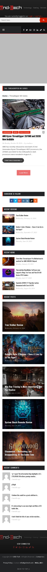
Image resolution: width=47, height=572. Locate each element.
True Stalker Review (22, 215)
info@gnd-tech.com (26, 563)
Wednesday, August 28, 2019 (25, 288)
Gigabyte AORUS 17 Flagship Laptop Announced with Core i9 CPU (27, 284)
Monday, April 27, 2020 (24, 278)
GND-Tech (16, 557)
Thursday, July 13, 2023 (13, 393)
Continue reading (13, 160)
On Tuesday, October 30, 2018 (12, 143)
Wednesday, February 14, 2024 (26, 218)
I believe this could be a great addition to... (25, 495)
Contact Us (40, 557)
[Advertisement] (23, 58)
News (16, 132)
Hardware (7, 132)
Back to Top (22, 569)
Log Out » (38, 16)
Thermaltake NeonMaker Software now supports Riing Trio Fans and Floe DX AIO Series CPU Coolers (28, 272)
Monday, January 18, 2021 (25, 264)
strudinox (29, 143)
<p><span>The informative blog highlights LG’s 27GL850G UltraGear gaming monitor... (26, 475)
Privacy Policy (7, 563)
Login (30, 16)
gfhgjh (14, 484)
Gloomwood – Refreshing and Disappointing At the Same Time (19, 453)
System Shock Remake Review (25, 238)
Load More (23, 173)
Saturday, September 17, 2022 (15, 458)
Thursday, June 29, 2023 (24, 241)
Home (4, 96)
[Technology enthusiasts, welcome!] (23, 9)
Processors (25, 132)
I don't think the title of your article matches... (26, 516)
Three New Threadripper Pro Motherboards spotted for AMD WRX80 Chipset (29, 259)
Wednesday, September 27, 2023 (26, 232)
